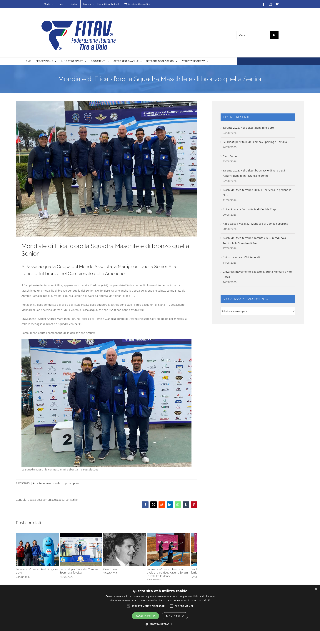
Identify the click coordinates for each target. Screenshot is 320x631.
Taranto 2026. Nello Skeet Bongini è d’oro (46, 556)
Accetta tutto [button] (145, 615)
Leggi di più (204, 600)
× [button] (315, 589)
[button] (18, 562)
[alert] (160, 608)
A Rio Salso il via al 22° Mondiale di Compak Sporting (255, 223)
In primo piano (71, 483)
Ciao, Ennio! (167, 556)
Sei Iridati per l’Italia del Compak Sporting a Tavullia (106, 556)
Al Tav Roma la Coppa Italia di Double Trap (249, 209)
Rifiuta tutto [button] (175, 615)
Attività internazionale (46, 483)
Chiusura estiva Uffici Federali (241, 257)
